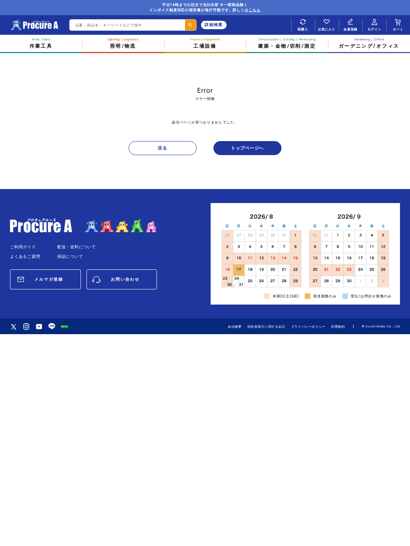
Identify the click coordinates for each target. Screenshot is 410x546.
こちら (255, 10)
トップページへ (247, 148)
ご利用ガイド (23, 247)
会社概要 (235, 327)
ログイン (375, 29)
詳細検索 (214, 24)
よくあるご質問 (25, 256)
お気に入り (326, 29)
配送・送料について (76, 247)
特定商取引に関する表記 (266, 327)
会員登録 (351, 29)
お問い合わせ (125, 279)
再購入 (302, 29)
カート (398, 29)
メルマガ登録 (48, 279)
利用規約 (338, 327)
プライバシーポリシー (308, 327)
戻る (162, 148)
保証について (70, 256)
